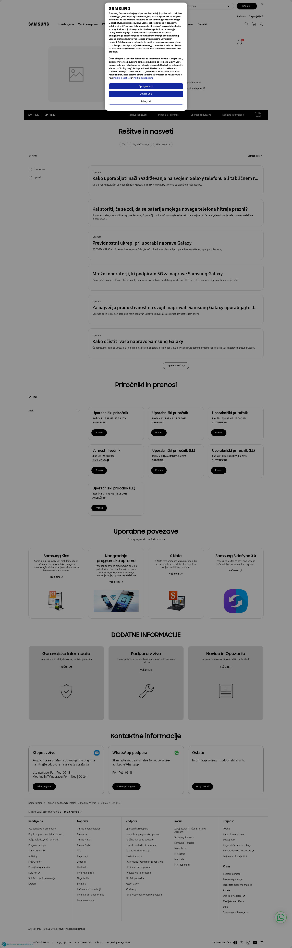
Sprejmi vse (146, 86)
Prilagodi (146, 101)
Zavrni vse (146, 94)
